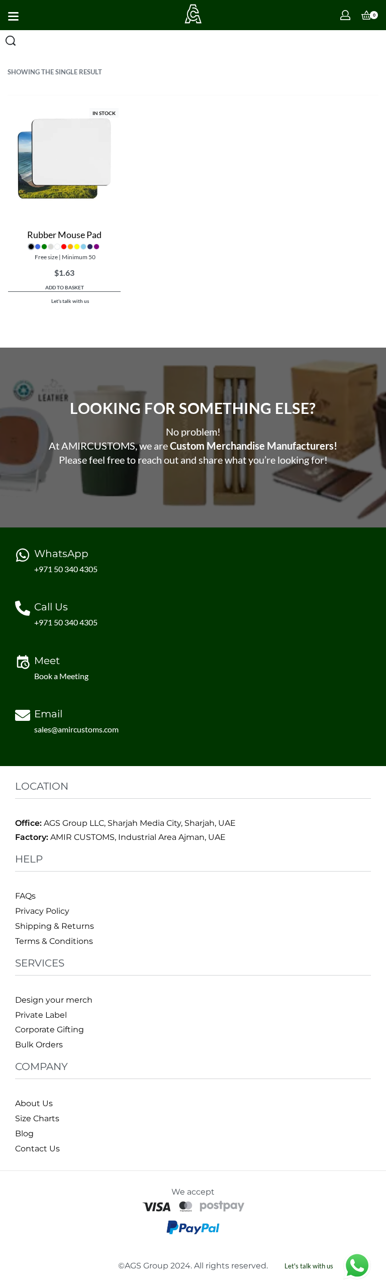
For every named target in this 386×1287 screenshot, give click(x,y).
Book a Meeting (61, 676)
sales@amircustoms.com (76, 729)
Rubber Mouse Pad (64, 234)
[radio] (31, 246)
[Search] (10, 40)
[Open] (13, 16)
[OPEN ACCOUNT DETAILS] (345, 15)
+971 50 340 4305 (66, 569)
